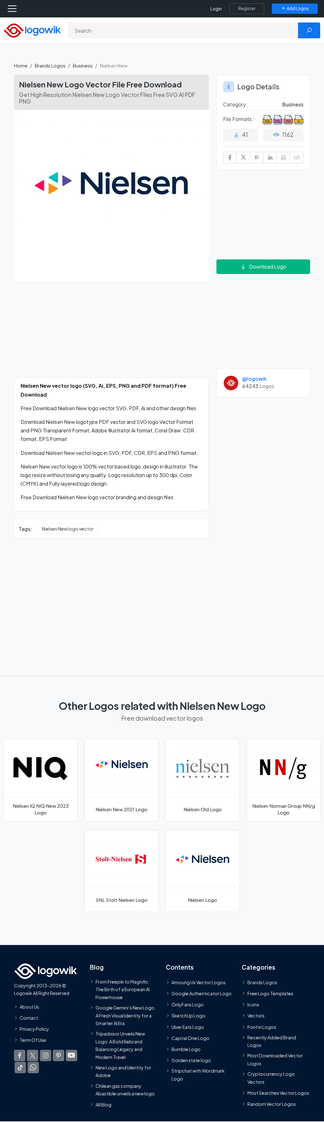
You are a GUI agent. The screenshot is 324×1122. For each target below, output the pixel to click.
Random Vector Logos (271, 1104)
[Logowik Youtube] (71, 1055)
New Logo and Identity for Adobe (123, 1071)
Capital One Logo (190, 1038)
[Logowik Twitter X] (32, 1055)
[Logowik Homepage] (32, 30)
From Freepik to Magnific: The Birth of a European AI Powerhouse (123, 989)
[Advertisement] (111, 333)
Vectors (256, 1016)
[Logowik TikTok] (20, 1068)
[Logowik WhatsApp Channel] (33, 1068)
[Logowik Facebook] (19, 1055)
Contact (29, 1018)
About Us (29, 1007)
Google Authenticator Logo (201, 994)
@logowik (254, 378)
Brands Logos (50, 65)
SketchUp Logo (188, 1016)
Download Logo (267, 266)
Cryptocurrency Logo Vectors (271, 1078)
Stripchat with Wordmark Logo (198, 1074)
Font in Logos (261, 1027)
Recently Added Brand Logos (271, 1041)
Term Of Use (33, 1040)
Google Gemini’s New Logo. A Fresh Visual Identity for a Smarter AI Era (126, 1015)
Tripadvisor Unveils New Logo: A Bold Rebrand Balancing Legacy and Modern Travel (120, 1045)
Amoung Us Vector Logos (198, 982)
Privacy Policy (34, 1029)
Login (216, 8)
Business (83, 65)
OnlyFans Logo (187, 1005)
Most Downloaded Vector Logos (275, 1059)
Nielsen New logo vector (68, 529)
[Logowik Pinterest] (58, 1055)
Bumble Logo (186, 1049)
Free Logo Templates (270, 994)
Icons (253, 1005)
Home (21, 65)
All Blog (103, 1105)
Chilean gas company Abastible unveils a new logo (125, 1089)
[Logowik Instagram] (45, 1055)
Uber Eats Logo (187, 1027)
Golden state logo (191, 1060)
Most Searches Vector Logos (278, 1093)
